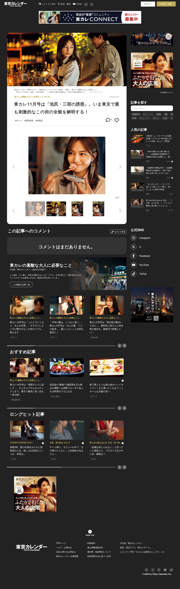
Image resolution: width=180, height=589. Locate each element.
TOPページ (61, 543)
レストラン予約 (48, 4)
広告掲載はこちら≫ (166, 92)
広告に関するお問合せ (66, 552)
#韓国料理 (136, 114)
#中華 (134, 118)
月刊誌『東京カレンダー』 (132, 543)
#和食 (159, 114)
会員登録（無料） (166, 4)
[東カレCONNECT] (90, 17)
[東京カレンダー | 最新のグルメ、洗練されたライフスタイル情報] (21, 4)
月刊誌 (78, 4)
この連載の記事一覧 (21, 284)
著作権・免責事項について (99, 552)
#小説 (165, 118)
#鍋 (166, 114)
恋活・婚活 (65, 4)
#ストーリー (144, 118)
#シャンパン (148, 114)
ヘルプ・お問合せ (64, 547)
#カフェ (156, 118)
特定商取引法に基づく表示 (99, 556)
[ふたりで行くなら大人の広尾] (152, 69)
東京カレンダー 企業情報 (67, 556)
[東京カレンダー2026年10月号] (35, 493)
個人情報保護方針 (95, 547)
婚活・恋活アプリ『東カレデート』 (136, 547)
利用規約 (91, 543)
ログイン (148, 4)
